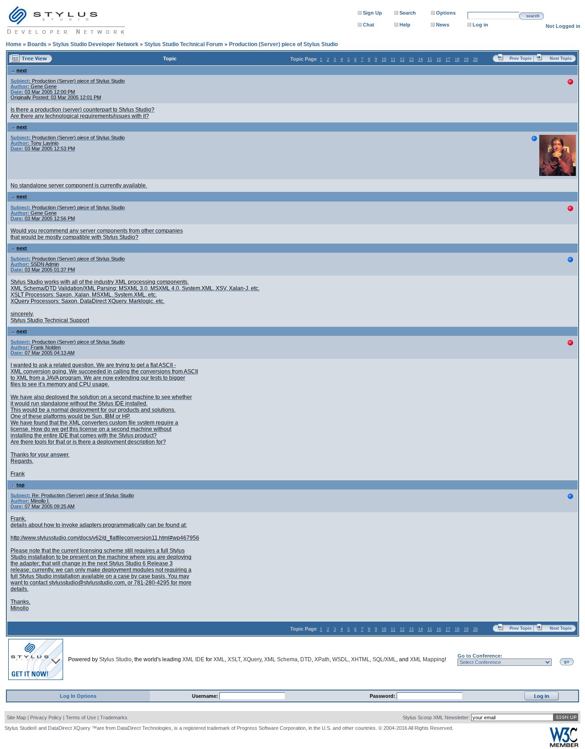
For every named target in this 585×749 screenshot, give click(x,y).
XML (219, 659)
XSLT (234, 659)
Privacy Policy (46, 717)
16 (438, 59)
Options (446, 13)
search (533, 16)
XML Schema (281, 659)
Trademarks (114, 717)
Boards (37, 44)
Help (404, 24)
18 (457, 59)
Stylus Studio (115, 659)
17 (448, 59)
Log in (480, 24)
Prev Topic (521, 58)
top (20, 485)
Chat (368, 24)
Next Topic (561, 58)
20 (475, 59)
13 (411, 59)
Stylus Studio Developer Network (95, 44)
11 (393, 59)
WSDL (340, 659)
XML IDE (193, 659)
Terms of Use (81, 717)
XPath (322, 659)
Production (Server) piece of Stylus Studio (283, 44)
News (442, 24)
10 (384, 59)
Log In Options (78, 696)
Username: (205, 696)
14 (420, 59)
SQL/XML (384, 659)
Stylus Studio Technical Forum (183, 44)
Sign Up (372, 13)
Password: (383, 696)
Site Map (16, 717)
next (21, 70)
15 (429, 59)
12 (402, 59)
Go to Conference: (479, 656)
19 (466, 59)
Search (407, 13)
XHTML (360, 659)
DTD (306, 659)
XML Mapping (427, 659)
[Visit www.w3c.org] (564, 745)
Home (13, 44)
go (566, 661)
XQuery (252, 659)
